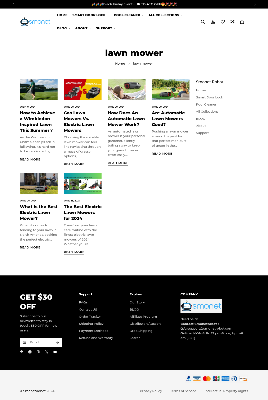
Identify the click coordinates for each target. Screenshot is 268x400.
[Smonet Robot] (35, 21)
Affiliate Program (143, 316)
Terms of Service (183, 391)
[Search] (202, 21)
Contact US (88, 309)
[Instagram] (38, 352)
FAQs (83, 302)
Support (104, 28)
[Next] (255, 4)
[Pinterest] (21, 352)
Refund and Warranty (96, 338)
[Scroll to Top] (260, 377)
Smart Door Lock (89, 15)
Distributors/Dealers (145, 324)
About (81, 28)
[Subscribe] (57, 342)
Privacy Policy (151, 391)
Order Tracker (90, 316)
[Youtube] (55, 352)
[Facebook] (30, 352)
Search (135, 338)
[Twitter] (46, 352)
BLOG (62, 28)
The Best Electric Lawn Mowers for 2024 (83, 212)
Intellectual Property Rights (226, 391)
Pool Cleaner (127, 15)
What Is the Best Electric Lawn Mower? (39, 212)
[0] (242, 22)
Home (62, 15)
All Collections (163, 15)
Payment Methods (93, 331)
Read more (30, 159)
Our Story (137, 302)
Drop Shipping (141, 331)
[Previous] (13, 4)
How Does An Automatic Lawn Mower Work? (126, 118)
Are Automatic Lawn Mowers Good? (168, 118)
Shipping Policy (91, 324)
